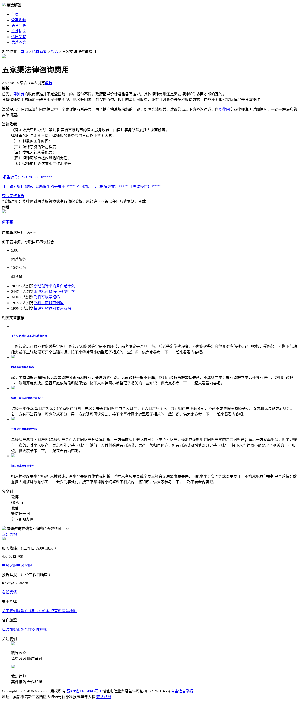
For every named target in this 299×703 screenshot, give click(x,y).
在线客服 (9, 566)
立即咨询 (9, 534)
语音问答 (18, 26)
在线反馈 (9, 592)
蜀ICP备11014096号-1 (83, 691)
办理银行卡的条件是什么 (54, 286)
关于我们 (9, 611)
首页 (15, 14)
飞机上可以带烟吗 (49, 303)
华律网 (224, 109)
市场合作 (24, 630)
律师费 (18, 94)
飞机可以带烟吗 (47, 297)
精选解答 (39, 52)
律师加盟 (9, 630)
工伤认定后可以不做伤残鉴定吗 (29, 335)
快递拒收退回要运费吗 (52, 308)
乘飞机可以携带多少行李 (54, 292)
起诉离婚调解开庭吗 (22, 367)
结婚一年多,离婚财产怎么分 (27, 398)
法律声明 (54, 611)
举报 (48, 83)
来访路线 (103, 697)
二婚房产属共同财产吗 (24, 429)
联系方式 (24, 611)
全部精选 (18, 31)
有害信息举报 (182, 691)
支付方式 (39, 630)
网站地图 (69, 611)
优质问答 (18, 37)
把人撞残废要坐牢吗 (22, 465)
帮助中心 (39, 611)
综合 (54, 52)
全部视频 (18, 20)
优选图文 (18, 42)
